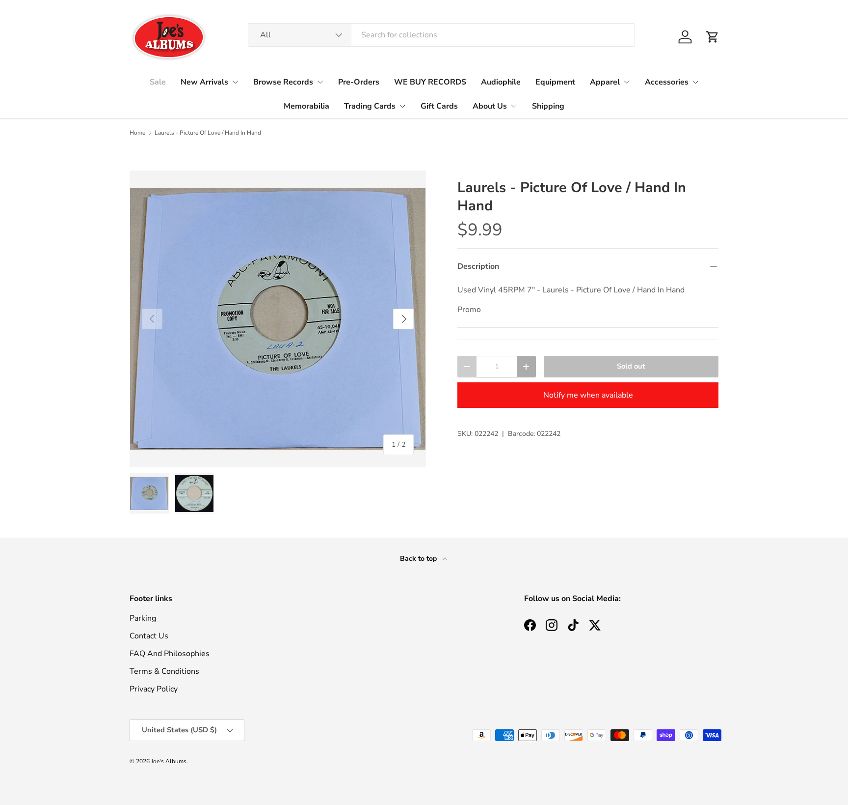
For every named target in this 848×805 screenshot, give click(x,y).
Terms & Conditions (164, 671)
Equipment (555, 82)
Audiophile (501, 82)
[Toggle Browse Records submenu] (320, 82)
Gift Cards (439, 106)
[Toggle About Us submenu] (514, 106)
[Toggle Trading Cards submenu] (402, 106)
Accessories (667, 82)
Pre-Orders (358, 82)
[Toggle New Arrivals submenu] (235, 82)
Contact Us (149, 636)
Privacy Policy (154, 689)
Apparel (605, 82)
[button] (712, 37)
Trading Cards (370, 106)
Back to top (419, 558)
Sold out (631, 366)
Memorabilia (306, 106)
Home (137, 133)
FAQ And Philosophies (170, 653)
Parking (143, 618)
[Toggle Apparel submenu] (627, 82)
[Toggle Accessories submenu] (695, 82)
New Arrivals (204, 82)
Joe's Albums (168, 761)
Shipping (548, 106)
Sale (158, 82)
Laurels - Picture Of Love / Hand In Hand (208, 133)
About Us (490, 106)
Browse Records (283, 82)
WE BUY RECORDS (430, 82)
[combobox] (441, 35)
